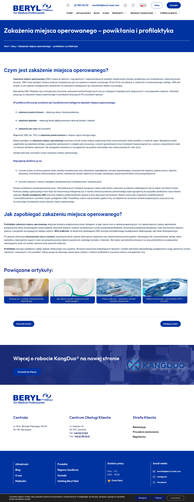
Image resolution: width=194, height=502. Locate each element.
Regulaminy (139, 436)
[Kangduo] (156, 365)
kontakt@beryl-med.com (105, 5)
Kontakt (174, 5)
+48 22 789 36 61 (82, 436)
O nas (18, 475)
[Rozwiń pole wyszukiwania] (68, 5)
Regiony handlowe (142, 13)
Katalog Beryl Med (68, 481)
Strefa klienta (168, 13)
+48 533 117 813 (81, 433)
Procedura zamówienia (146, 431)
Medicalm (20, 481)
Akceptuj (142, 498)
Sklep (156, 5)
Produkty (118, 13)
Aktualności (83, 13)
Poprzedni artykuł (23, 324)
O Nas (106, 13)
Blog (97, 13)
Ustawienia (175, 498)
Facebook (161, 482)
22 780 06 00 (81, 5)
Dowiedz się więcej (27, 372)
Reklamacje (139, 427)
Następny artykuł (170, 324)
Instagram (162, 476)
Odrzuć (158, 498)
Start (70, 13)
